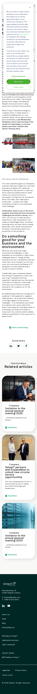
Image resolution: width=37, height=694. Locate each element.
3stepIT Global (8, 653)
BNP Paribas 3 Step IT (10, 657)
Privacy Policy (21, 670)
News (4, 619)
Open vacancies (8, 644)
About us (6, 614)
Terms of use (7, 675)
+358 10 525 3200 (11, 600)
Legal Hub (6, 670)
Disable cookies (19, 87)
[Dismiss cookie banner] (30, 7)
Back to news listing (20, 327)
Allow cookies (18, 81)
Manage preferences (18, 76)
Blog (4, 623)
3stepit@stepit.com (12, 597)
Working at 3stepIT (10, 636)
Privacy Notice (23, 34)
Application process (10, 640)
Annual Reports (8, 627)
